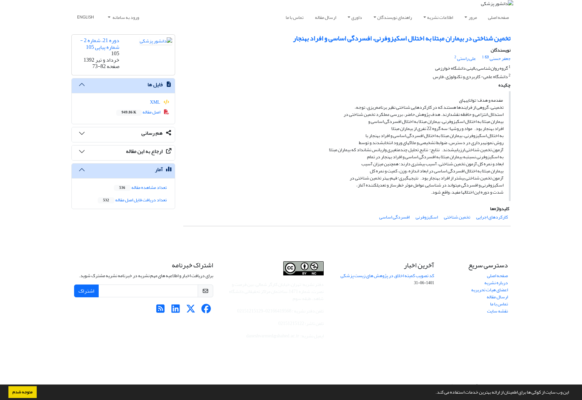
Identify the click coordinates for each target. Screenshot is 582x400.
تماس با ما (294, 17)
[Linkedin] (175, 310)
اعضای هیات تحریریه (489, 289)
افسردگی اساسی (394, 217)
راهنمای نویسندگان (394, 17)
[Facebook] (206, 310)
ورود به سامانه (125, 17)
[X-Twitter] (191, 310)
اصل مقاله (141, 111)
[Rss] (160, 310)
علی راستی (466, 58)
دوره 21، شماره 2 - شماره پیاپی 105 (99, 43)
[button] (434, 393)
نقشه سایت (497, 310)
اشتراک (86, 291)
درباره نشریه (496, 282)
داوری (356, 17)
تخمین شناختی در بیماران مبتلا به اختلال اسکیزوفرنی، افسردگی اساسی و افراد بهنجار (402, 38)
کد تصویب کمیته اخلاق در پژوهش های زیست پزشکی (387, 275)
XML (155, 102)
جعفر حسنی (500, 58)
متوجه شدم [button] (22, 392)
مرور (472, 17)
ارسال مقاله (325, 17)
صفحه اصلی (498, 17)
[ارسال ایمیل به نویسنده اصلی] (487, 57)
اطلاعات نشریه (440, 17)
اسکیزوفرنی (427, 217)
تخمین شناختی (457, 217)
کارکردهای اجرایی (492, 217)
